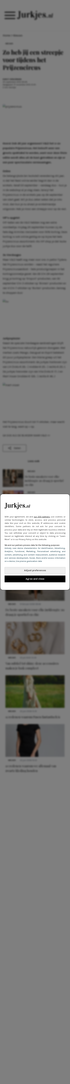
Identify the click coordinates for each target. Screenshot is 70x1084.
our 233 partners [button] (42, 517)
